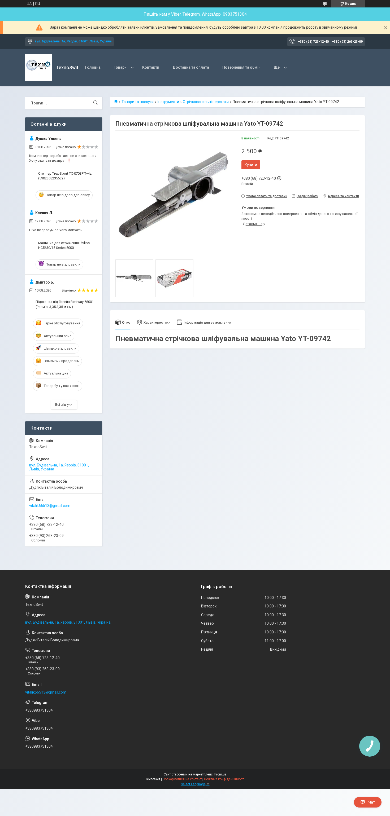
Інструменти (168, 102)
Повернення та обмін (241, 67)
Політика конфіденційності (224, 779)
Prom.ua (220, 774)
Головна (93, 67)
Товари (120, 67)
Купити (251, 165)
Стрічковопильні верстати (206, 102)
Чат (371, 802)
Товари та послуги (138, 102)
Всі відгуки (63, 405)
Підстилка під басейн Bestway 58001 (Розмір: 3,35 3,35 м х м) (65, 304)
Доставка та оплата (190, 67)
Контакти (150, 67)
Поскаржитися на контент (182, 779)
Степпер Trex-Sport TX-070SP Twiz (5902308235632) (65, 175)
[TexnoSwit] (38, 67)
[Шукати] (95, 103)
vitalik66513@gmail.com (49, 506)
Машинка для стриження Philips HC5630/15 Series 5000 (64, 245)
